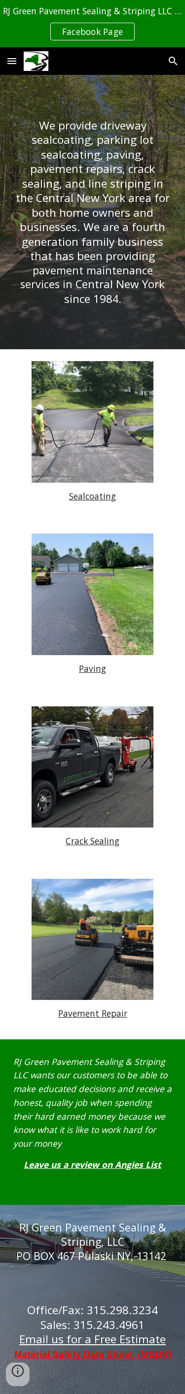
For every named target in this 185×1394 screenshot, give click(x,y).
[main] (92, 212)
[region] (92, 23)
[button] (12, 60)
